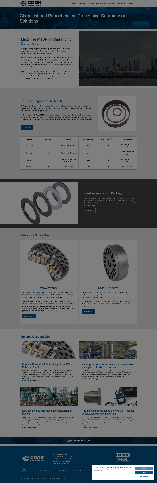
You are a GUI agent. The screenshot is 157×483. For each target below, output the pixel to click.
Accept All (144, 468)
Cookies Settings (144, 476)
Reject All (144, 472)
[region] (123, 472)
